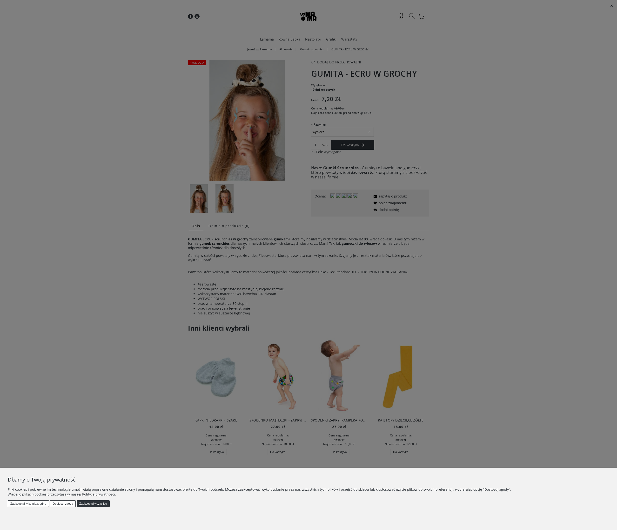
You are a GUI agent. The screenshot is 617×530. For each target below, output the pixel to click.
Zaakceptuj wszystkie (93, 503)
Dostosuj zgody (63, 503)
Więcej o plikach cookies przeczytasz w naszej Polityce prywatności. (62, 494)
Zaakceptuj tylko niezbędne (28, 503)
